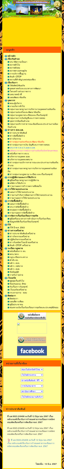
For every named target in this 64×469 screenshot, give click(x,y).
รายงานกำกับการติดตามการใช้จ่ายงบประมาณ (30, 194)
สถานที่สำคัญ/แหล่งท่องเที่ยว (22, 79)
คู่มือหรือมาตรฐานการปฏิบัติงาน (24, 180)
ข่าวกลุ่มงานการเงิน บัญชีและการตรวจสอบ (29, 144)
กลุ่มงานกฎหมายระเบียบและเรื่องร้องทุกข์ (28, 114)
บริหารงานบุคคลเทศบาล (20, 159)
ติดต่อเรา (11, 295)
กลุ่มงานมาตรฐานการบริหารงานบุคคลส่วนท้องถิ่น (32, 109)
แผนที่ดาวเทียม (16, 301)
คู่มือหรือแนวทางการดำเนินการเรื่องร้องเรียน (30, 218)
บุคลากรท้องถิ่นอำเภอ (19, 120)
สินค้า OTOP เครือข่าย (19, 245)
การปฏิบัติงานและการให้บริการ (21, 177)
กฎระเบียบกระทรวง (18, 257)
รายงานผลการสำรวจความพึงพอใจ (25, 185)
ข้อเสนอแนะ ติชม (17, 283)
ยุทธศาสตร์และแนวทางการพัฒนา (25, 88)
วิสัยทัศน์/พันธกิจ (17, 85)
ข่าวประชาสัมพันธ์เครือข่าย (22, 233)
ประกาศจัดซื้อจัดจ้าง (18, 206)
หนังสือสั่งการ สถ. (17, 251)
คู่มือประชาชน (16, 304)
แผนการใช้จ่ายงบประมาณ (21, 191)
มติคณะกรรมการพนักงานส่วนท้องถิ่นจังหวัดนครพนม (33, 150)
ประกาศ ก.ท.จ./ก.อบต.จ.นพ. (22, 147)
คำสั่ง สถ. (13, 259)
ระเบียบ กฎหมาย (15, 248)
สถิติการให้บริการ (17, 183)
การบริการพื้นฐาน (17, 73)
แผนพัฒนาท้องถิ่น (17, 97)
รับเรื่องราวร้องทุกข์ (18, 286)
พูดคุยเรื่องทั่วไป (16, 280)
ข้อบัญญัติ (14, 271)
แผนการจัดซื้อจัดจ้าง (19, 203)
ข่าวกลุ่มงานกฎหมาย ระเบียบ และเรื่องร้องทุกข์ (31, 174)
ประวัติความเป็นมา (18, 61)
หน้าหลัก (11, 55)
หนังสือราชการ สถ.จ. (19, 153)
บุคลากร (11, 100)
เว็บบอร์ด (11, 277)
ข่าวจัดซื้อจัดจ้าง (17, 135)
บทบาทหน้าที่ (15, 94)
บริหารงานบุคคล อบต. (19, 156)
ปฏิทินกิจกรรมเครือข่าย (20, 239)
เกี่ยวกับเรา (12, 82)
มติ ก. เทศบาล (16, 265)
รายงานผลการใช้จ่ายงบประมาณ (24, 197)
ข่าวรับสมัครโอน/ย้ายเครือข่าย (23, 242)
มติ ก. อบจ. (14, 262)
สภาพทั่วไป (14, 64)
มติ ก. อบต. (14, 268)
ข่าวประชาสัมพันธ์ (18, 132)
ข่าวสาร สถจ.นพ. (15, 129)
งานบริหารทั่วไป (17, 106)
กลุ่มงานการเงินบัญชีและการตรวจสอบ (27, 117)
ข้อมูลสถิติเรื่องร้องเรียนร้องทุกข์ (24, 221)
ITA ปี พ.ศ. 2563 (17, 227)
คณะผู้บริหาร (15, 103)
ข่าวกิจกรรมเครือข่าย (19, 236)
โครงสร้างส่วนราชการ (20, 91)
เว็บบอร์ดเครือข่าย (17, 289)
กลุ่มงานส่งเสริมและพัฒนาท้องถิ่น (24, 112)
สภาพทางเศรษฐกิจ (18, 70)
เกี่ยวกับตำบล (13, 58)
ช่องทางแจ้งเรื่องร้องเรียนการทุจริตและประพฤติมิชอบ (33, 307)
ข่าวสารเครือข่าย (15, 230)
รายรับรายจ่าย (16, 274)
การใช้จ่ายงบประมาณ (17, 188)
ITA (9, 224)
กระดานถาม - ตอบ (18, 292)
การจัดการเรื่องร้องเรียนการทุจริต (22, 215)
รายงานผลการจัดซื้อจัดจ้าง (21, 212)
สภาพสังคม (14, 67)
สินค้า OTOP (15, 76)
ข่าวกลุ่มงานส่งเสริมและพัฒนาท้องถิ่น (26, 141)
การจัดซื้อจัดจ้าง (14, 200)
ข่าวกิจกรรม (15, 138)
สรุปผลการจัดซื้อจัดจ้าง (20, 209)
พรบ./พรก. (14, 254)
